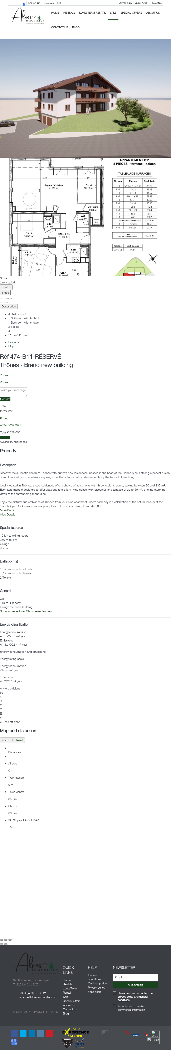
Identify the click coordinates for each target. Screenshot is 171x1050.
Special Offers (131, 12)
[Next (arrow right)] (6, 302)
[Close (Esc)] (1, 298)
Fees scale (94, 991)
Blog (76, 27)
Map (11, 346)
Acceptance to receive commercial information (131, 1008)
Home (55, 12)
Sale (113, 12)
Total (3, 406)
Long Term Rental (92, 12)
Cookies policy (97, 983)
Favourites (156, 2)
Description (9, 306)
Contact (5, 399)
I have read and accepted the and (135, 997)
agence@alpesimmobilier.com (38, 997)
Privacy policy (96, 987)
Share (5, 292)
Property (13, 342)
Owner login (125, 2)
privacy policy (125, 996)
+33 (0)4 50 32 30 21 (33, 993)
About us (153, 12)
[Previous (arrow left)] (1, 302)
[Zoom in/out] (10, 298)
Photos (6, 287)
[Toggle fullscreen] (6, 298)
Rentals (69, 12)
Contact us (59, 27)
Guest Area (141, 2)
